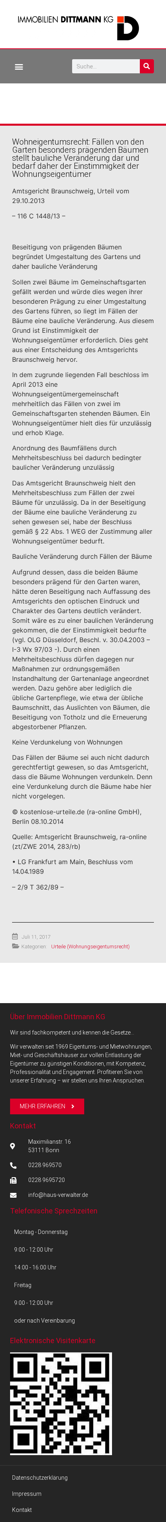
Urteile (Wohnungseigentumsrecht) (90, 946)
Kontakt (23, 1126)
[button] (18, 66)
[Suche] (147, 66)
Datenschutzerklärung (40, 1477)
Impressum (27, 1494)
